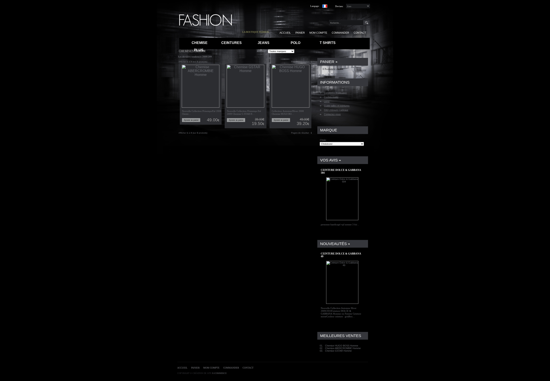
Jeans (263, 43)
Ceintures (231, 43)
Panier (195, 367)
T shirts (328, 43)
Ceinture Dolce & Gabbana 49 (341, 255)
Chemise (200, 43)
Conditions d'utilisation (335, 93)
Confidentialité (331, 97)
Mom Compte (211, 367)
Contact (248, 367)
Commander (231, 367)
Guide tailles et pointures (337, 105)
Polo (295, 43)
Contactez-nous (332, 114)
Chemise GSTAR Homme (338, 350)
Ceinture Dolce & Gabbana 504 (341, 171)
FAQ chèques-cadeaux (336, 110)
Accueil (182, 367)
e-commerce (219, 373)
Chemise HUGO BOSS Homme (341, 345)
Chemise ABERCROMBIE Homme (343, 348)
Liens (327, 101)
